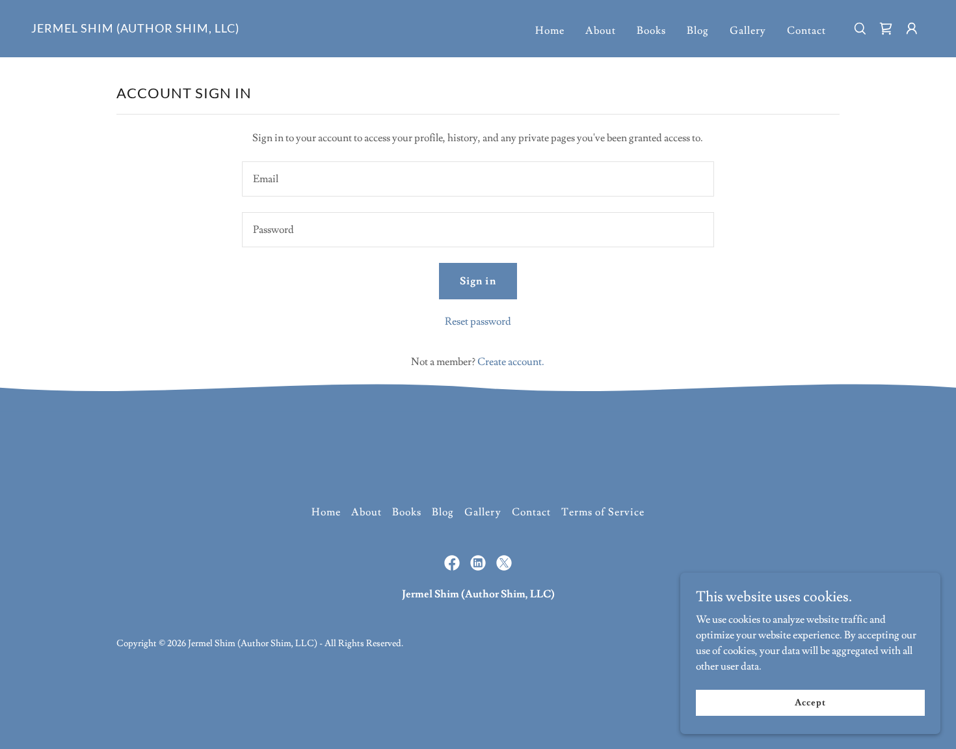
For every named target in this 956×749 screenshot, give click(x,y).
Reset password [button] (478, 321)
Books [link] (651, 30)
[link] (135, 29)
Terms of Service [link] (602, 512)
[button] (912, 29)
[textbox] (477, 179)
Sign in (478, 281)
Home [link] (549, 30)
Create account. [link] (510, 361)
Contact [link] (806, 30)
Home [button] (326, 512)
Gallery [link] (748, 30)
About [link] (600, 30)
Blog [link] (698, 30)
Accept (810, 702)
